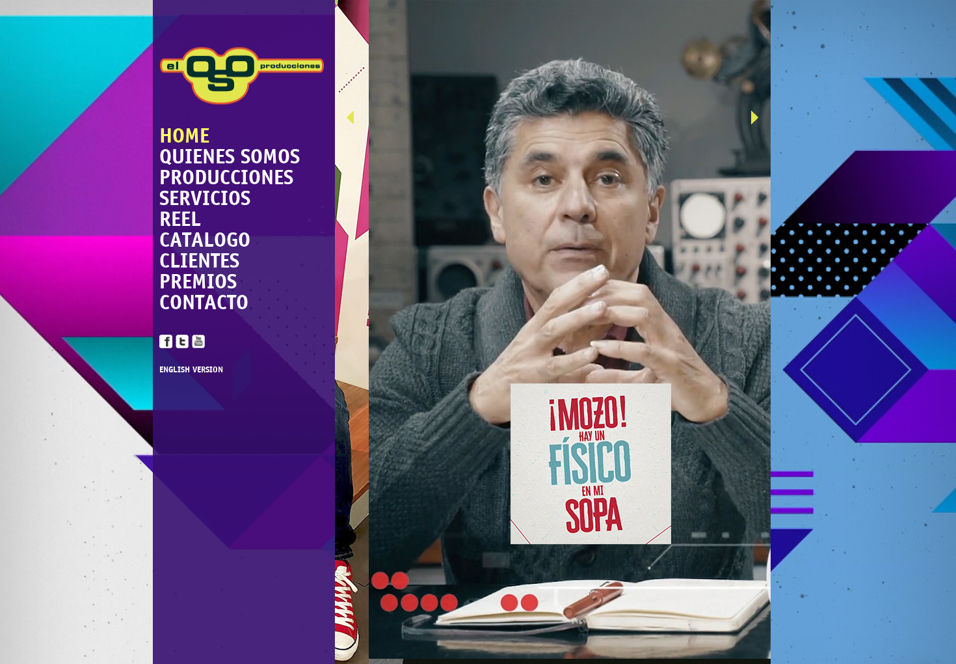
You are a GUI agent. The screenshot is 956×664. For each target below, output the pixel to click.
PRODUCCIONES (226, 177)
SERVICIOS (204, 197)
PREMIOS (198, 281)
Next (761, 120)
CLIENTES (199, 260)
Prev (356, 120)
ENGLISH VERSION (191, 370)
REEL (180, 218)
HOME (184, 135)
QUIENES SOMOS (229, 156)
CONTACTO (203, 302)
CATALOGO (204, 239)
